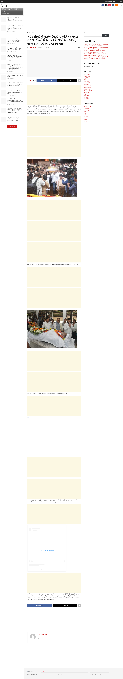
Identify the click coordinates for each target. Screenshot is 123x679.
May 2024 (86, 77)
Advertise (48, 674)
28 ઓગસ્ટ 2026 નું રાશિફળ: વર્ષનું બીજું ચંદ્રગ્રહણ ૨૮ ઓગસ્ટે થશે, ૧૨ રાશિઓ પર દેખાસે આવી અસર (14, 40)
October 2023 (87, 89)
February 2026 (87, 76)
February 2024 (87, 82)
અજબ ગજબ (86, 108)
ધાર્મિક (85, 111)
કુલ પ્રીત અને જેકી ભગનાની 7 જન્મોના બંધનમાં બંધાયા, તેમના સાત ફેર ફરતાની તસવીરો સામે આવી (15, 119)
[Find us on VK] (113, 5)
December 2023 (87, 85)
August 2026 (87, 74)
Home (2, 1)
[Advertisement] (68, 20)
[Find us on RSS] (116, 5)
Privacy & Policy (56, 674)
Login (121, 1)
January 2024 (87, 84)
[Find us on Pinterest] (109, 5)
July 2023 (86, 94)
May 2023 (86, 97)
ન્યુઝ (85, 113)
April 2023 (86, 98)
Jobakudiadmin (32, 47)
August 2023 (87, 92)
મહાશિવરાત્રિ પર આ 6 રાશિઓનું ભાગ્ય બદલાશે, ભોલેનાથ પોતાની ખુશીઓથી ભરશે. (15, 92)
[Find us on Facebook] (102, 5)
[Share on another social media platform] (79, 80)
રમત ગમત (86, 116)
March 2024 (86, 81)
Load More (12, 126)
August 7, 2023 (41, 47)
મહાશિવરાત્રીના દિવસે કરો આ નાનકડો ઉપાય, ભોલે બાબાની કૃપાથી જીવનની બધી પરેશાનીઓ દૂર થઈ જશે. (15, 84)
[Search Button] (121, 5)
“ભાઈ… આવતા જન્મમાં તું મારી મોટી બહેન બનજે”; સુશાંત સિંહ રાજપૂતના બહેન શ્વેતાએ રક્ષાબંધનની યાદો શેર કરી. (15, 19)
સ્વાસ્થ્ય (85, 121)
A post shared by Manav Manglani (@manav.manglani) (46, 568)
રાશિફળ (85, 119)
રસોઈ (85, 118)
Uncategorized (87, 106)
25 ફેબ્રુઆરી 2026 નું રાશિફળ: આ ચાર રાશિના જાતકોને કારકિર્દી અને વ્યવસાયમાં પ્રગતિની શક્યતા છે (14, 48)
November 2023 (87, 87)
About (42, 674)
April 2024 (86, 79)
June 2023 (86, 95)
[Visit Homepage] (9, 5)
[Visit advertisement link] (12, 35)
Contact (64, 674)
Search (85, 32)
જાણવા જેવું (86, 110)
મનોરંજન (32, 32)
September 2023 (88, 90)
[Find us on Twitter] (106, 5)
